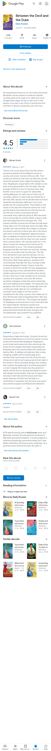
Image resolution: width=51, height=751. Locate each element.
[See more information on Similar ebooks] (46, 539)
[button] (25, 53)
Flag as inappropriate (15, 491)
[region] (25, 36)
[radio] (6, 468)
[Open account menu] (46, 4)
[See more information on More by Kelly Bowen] (46, 497)
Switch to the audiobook (14, 69)
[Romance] (9, 125)
